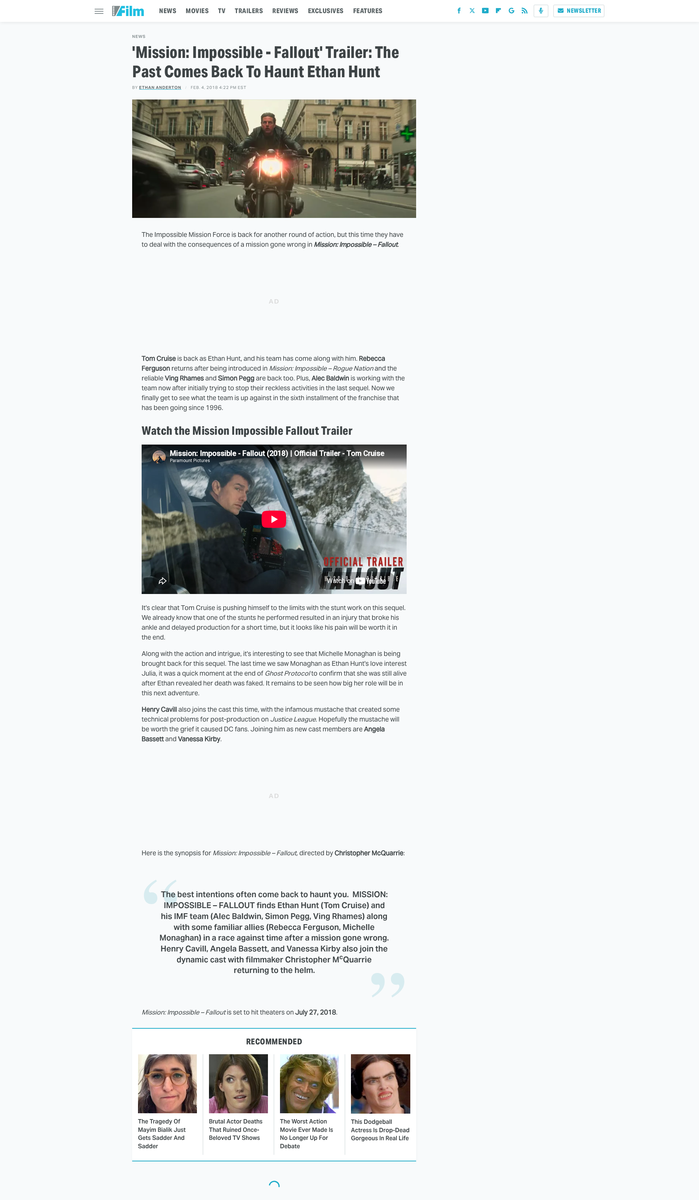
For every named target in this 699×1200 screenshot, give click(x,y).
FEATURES (368, 11)
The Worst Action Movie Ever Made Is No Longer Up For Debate (306, 1134)
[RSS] (525, 12)
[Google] (512, 12)
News (139, 36)
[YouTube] (485, 12)
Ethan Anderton (160, 87)
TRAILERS (249, 11)
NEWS (167, 11)
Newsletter (584, 11)
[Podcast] (541, 11)
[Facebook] (459, 12)
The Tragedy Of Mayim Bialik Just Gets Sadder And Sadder (162, 1134)
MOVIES (197, 11)
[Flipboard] (498, 12)
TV (221, 11)
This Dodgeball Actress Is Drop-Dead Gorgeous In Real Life (380, 1130)
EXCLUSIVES (326, 11)
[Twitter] (472, 12)
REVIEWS (285, 11)
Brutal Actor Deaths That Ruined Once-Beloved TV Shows (235, 1130)
